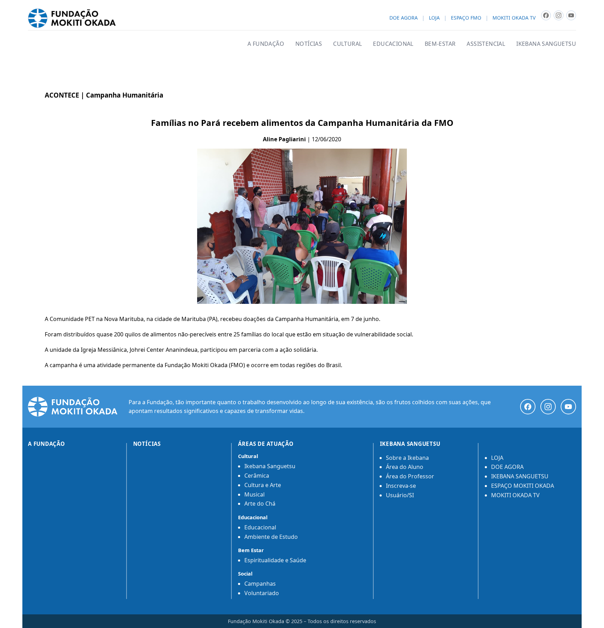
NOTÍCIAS (308, 44)
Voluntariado (261, 593)
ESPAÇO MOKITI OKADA (522, 486)
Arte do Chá (259, 503)
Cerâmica (256, 475)
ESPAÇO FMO (466, 18)
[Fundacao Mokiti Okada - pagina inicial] (72, 18)
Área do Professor (410, 476)
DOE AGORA (403, 18)
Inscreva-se (401, 486)
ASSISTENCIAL (486, 44)
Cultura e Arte (262, 485)
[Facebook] (527, 406)
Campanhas (260, 583)
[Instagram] (548, 406)
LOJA (434, 18)
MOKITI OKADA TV (513, 18)
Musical (254, 494)
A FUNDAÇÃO (265, 44)
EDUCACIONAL (393, 44)
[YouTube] (568, 406)
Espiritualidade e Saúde (275, 560)
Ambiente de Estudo (271, 537)
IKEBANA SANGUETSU (546, 44)
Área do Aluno (404, 467)
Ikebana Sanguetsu (269, 466)
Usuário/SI (400, 495)
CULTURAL (347, 44)
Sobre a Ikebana (407, 458)
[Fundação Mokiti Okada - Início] (72, 406)
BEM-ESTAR (440, 44)
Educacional (260, 527)
